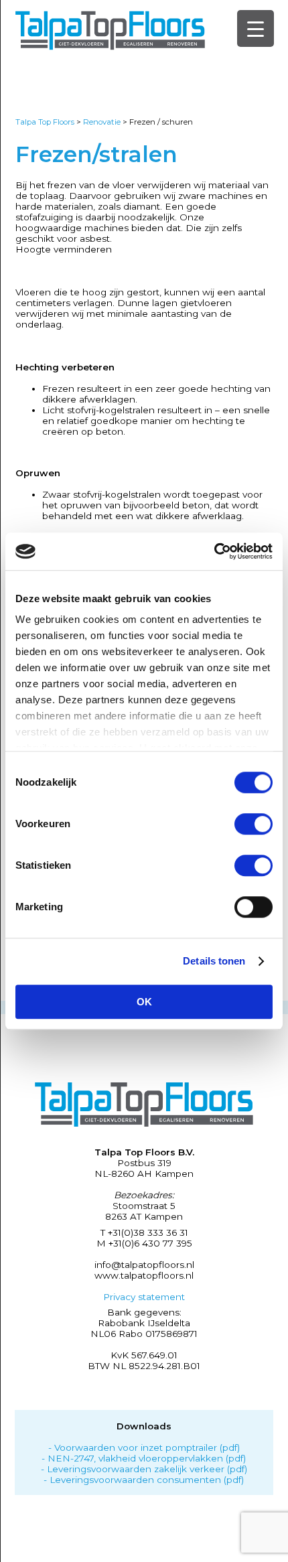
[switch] (253, 824)
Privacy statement (144, 1296)
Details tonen (214, 961)
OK (144, 1001)
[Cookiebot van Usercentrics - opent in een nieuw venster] (214, 551)
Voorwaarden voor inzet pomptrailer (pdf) (147, 1447)
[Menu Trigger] (255, 28)
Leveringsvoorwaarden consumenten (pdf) (147, 1479)
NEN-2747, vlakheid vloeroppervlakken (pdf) (147, 1458)
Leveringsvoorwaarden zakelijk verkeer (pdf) (147, 1469)
